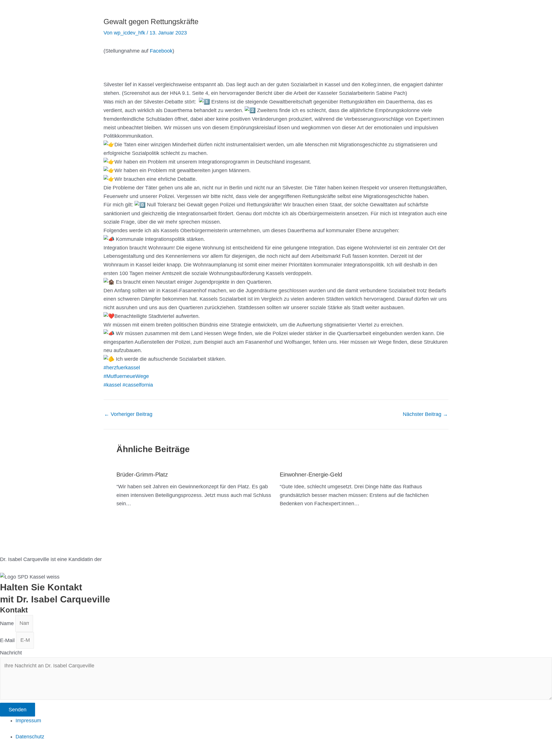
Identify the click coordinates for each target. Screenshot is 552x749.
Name (7, 623)
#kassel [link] (112, 385)
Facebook (161, 51)
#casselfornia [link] (137, 385)
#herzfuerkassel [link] (121, 367)
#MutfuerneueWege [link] (126, 376)
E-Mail (8, 640)
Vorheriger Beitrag (128, 414)
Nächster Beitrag (425, 414)
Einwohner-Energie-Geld (311, 474)
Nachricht (11, 653)
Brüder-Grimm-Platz (142, 474)
